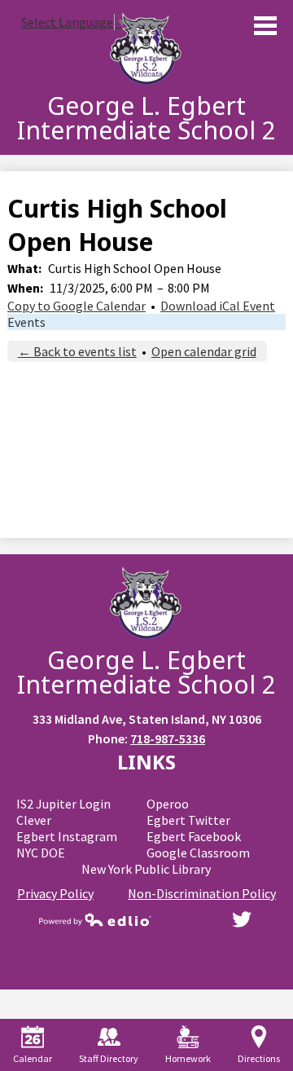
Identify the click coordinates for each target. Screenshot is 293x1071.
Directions (259, 1058)
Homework (188, 1058)
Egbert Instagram (66, 836)
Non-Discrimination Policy (202, 893)
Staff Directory (108, 1058)
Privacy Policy (55, 893)
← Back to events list (77, 351)
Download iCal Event (217, 306)
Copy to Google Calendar (76, 306)
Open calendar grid (203, 351)
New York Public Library (146, 869)
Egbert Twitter (188, 820)
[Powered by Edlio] (95, 919)
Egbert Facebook (193, 836)
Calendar (32, 1058)
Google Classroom (198, 852)
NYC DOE (40, 852)
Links (146, 761)
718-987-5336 (167, 738)
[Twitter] (241, 919)
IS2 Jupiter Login (63, 804)
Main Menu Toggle (265, 25)
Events (26, 322)
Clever (33, 820)
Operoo (167, 804)
